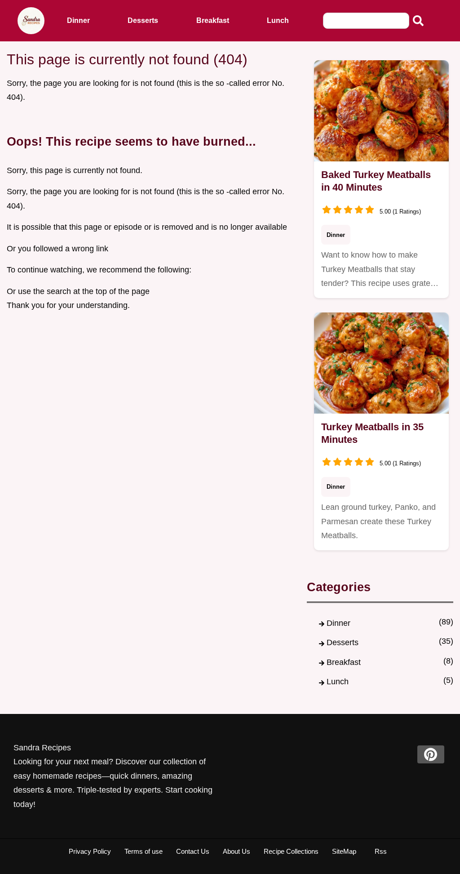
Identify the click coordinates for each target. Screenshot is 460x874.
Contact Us (192, 851)
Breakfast (212, 20)
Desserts (143, 20)
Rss (381, 851)
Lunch (278, 20)
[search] (418, 21)
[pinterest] (430, 754)
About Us (236, 851)
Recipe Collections (291, 851)
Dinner (78, 20)
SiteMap (344, 851)
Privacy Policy (90, 851)
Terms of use (143, 851)
